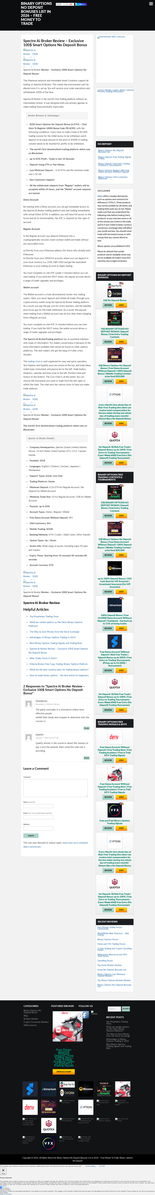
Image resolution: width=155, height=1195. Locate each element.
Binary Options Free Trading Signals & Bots (114, 158)
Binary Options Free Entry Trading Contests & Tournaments (114, 164)
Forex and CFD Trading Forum (111, 944)
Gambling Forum (105, 961)
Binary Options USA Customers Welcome (113, 178)
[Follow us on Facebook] (85, 1015)
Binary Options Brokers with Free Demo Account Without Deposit (113, 171)
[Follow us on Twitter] (95, 1015)
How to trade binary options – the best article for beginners (59, 675)
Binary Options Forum (107, 940)
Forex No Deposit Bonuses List (111, 970)
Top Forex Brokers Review (109, 965)
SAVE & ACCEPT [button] (6, 1194)
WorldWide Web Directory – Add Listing (113, 934)
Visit (121, 305)
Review (108, 305)
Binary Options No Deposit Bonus (32, 1012)
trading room (34, 361)
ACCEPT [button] (102, 1166)
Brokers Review (31, 1019)
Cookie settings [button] (90, 1166)
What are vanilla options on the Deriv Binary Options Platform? (117, 1029)
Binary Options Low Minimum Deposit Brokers (111, 975)
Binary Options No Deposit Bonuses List (111, 151)
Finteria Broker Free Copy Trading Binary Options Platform (59, 664)
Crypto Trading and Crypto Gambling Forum (114, 949)
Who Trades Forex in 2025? (43, 658)
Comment (27, 777)
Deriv (100, 196)
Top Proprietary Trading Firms (44, 616)
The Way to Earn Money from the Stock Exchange (54, 632)
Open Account (63, 1072)
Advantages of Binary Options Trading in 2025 (53, 637)
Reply (86, 728)
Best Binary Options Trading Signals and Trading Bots (56, 643)
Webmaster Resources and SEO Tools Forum (112, 955)
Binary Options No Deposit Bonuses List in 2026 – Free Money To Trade (88, 1158)
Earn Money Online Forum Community (109, 928)
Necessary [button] (3, 1186)
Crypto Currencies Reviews (36, 1022)
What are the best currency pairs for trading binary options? (59, 670)
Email (37, 813)
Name (29, 802)
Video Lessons (30, 1025)
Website (26, 824)
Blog (26, 1016)
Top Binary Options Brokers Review (113, 980)
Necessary (5, 1188)
